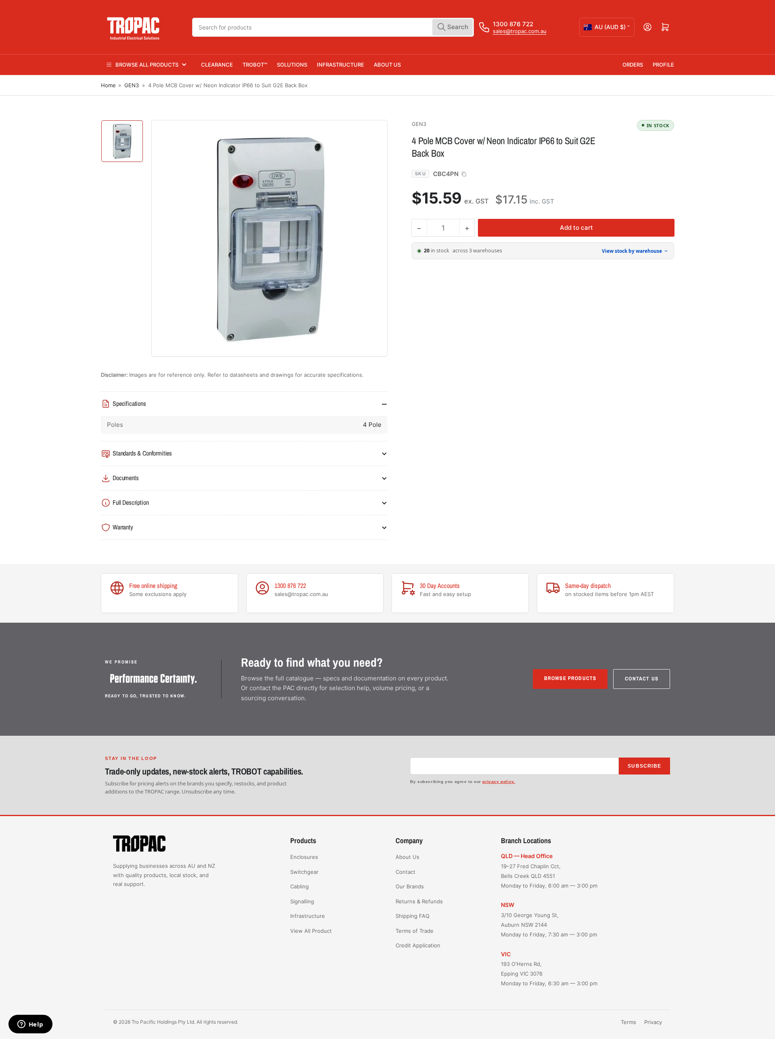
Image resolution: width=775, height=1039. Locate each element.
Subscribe (644, 766)
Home (108, 85)
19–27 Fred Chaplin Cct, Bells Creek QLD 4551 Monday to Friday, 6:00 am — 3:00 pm (549, 876)
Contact (405, 872)
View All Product (311, 931)
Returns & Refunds (419, 901)
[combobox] (333, 27)
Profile (663, 64)
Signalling (302, 901)
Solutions (292, 64)
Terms (628, 1022)
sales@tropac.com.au (520, 31)
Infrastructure (340, 64)
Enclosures (304, 857)
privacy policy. (498, 781)
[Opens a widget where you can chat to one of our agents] (30, 1025)
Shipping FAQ (412, 916)
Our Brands (410, 886)
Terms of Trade (415, 931)
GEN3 (131, 85)
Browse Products (570, 678)
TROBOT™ (255, 64)
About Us (387, 64)
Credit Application (418, 945)
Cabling (299, 886)
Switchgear (304, 872)
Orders (632, 64)
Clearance (217, 64)
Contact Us (641, 678)
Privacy (653, 1022)
